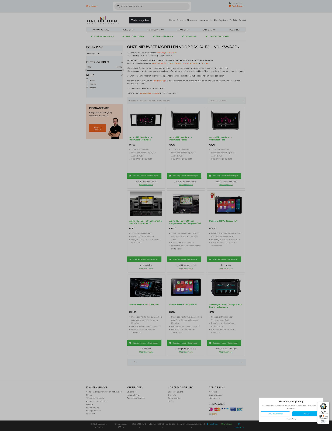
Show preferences (275, 414)
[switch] (323, 421)
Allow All (306, 414)
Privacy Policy (291, 419)
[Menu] (327, 403)
